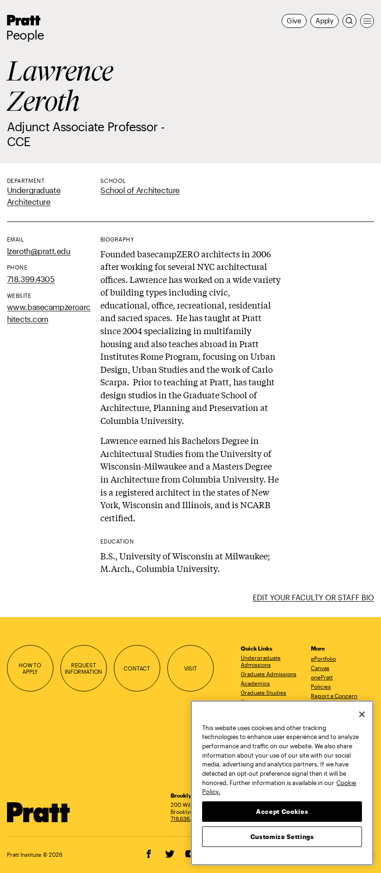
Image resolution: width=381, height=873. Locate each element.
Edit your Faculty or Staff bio (313, 597)
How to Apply (30, 668)
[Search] (349, 21)
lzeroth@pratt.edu (39, 251)
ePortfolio (323, 658)
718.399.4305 (31, 279)
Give (294, 21)
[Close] (362, 714)
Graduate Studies (263, 692)
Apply (324, 21)
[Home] (38, 812)
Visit (190, 668)
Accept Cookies (282, 811)
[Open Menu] (367, 21)
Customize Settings (282, 836)
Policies (321, 686)
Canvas (320, 668)
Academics (255, 683)
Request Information (83, 668)
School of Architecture (140, 190)
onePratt (322, 677)
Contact (137, 668)
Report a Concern (334, 695)
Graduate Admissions (268, 674)
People (25, 35)
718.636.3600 (188, 818)
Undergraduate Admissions (261, 661)
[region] (282, 783)
